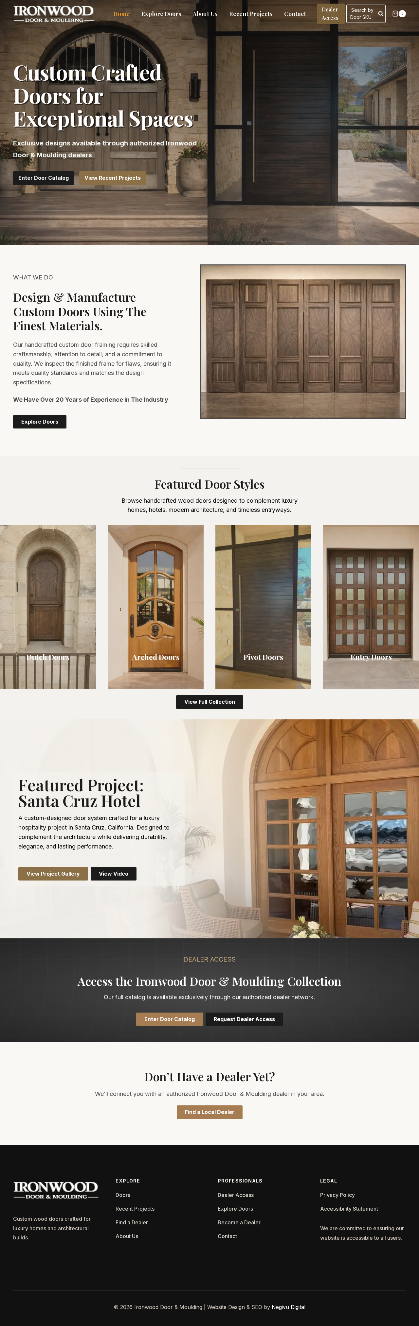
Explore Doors (161, 14)
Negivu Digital (288, 1307)
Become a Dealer (239, 1222)
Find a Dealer (132, 1222)
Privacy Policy (337, 1195)
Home (121, 14)
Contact (295, 14)
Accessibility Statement (349, 1208)
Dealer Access (330, 13)
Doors (123, 1195)
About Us (205, 14)
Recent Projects (250, 14)
